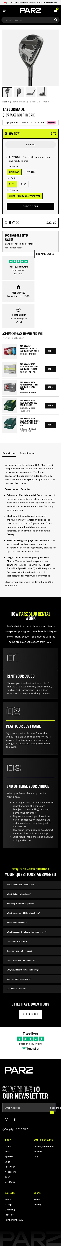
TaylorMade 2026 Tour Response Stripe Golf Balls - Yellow (30, 366)
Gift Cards (10, 1182)
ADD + (50, 351)
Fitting (8, 1204)
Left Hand (30, 172)
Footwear (10, 1166)
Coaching (10, 1209)
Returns (38, 1151)
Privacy (37, 1204)
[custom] (6, 1119)
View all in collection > (14, 337)
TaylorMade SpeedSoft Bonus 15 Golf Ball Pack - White (29, 348)
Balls (7, 1151)
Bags (7, 1161)
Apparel (9, 1156)
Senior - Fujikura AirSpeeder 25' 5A (24, 196)
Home (5, 101)
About (8, 1199)
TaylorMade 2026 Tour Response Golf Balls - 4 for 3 (29, 402)
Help (36, 1156)
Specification (27, 453)
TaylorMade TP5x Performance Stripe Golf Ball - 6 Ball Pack (29, 385)
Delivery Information (44, 1146)
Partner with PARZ (14, 1219)
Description (9, 453)
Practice (9, 1214)
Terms (37, 1199)
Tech (7, 1177)
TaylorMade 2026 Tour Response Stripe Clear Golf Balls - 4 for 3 (30, 422)
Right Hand (14, 172)
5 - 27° (11, 184)
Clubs (8, 1146)
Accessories (11, 1171)
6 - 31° (23, 184)
